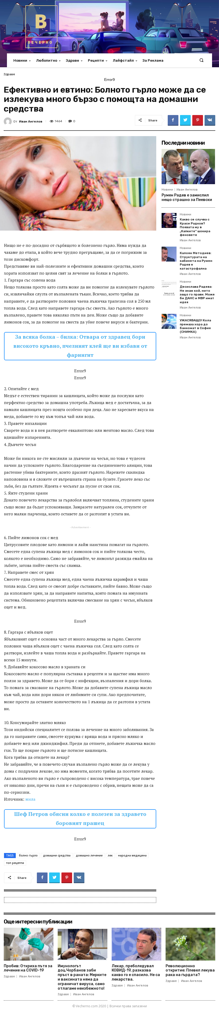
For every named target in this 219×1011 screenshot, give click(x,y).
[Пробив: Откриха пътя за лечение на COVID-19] (28, 944)
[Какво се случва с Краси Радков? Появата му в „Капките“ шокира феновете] (169, 220)
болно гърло (28, 855)
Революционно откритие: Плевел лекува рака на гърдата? (190, 970)
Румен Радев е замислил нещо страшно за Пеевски (187, 197)
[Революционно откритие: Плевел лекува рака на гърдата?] (190, 944)
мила (30, 799)
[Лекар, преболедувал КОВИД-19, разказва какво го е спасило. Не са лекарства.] (136, 944)
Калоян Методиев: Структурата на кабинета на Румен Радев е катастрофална (196, 260)
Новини (167, 189)
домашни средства (57, 855)
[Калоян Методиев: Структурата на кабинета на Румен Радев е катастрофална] (169, 254)
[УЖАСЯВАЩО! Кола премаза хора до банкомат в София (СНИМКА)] (169, 321)
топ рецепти (15, 863)
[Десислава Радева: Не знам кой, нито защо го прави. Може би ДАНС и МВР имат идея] (169, 287)
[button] (201, 60)
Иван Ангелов (30, 121)
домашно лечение (89, 855)
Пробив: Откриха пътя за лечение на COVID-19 (28, 968)
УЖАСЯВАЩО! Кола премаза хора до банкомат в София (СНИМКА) (195, 326)
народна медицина (132, 855)
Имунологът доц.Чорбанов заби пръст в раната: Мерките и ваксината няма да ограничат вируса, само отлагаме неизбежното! (82, 977)
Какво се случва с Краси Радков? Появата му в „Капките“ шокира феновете (195, 227)
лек (110, 855)
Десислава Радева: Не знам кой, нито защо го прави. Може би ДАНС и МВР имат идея (197, 294)
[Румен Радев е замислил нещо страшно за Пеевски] (188, 166)
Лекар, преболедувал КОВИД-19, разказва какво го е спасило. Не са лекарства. (136, 973)
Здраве (9, 74)
